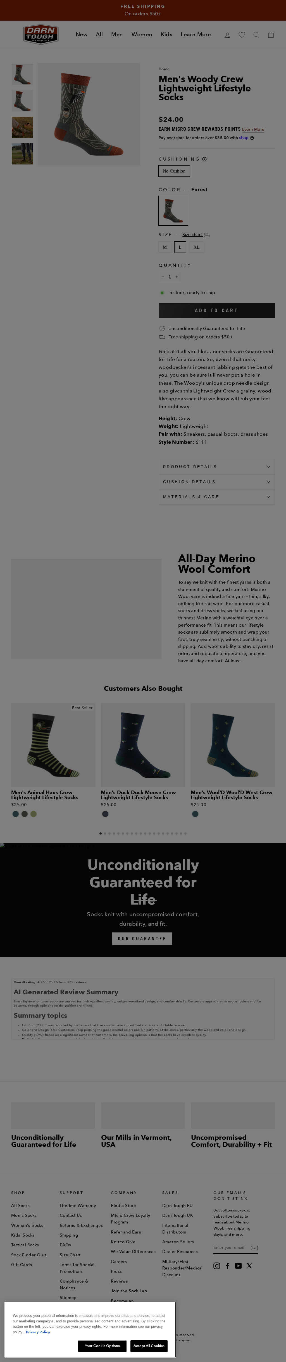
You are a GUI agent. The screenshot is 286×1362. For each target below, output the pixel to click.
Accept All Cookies (149, 1346)
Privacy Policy (38, 1332)
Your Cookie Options (102, 1346)
